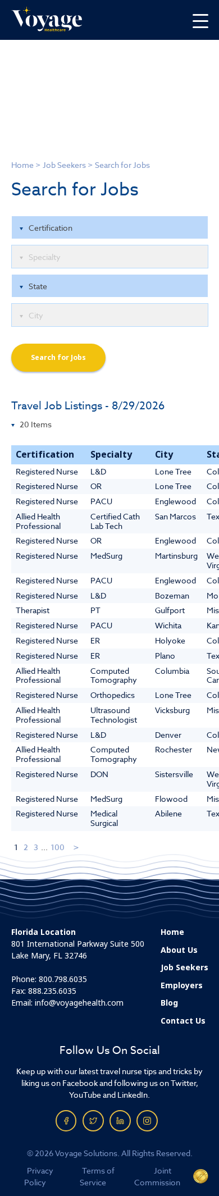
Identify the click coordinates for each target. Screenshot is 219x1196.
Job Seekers (64, 164)
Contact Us (183, 1020)
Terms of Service (97, 1176)
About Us (179, 950)
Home (22, 164)
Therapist (32, 610)
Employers (182, 985)
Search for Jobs (58, 358)
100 (58, 847)
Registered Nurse (47, 471)
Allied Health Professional (38, 521)
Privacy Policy (39, 1176)
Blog (169, 1002)
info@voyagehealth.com (79, 1002)
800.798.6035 (63, 979)
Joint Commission (157, 1176)
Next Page (76, 847)
